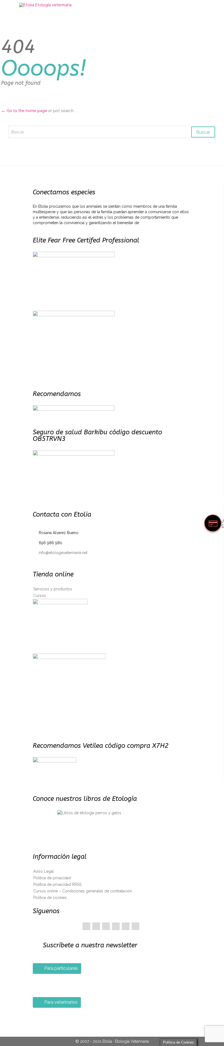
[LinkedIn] (116, 926)
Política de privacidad (52, 878)
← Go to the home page (24, 111)
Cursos (39, 595)
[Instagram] (135, 926)
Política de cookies (50, 897)
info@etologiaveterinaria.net (60, 552)
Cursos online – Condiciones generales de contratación (82, 891)
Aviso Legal (43, 871)
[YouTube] (125, 926)
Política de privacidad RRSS (57, 884)
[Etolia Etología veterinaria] (115, 5)
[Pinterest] (106, 926)
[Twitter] (96, 926)
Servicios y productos (52, 589)
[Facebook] (86, 926)
